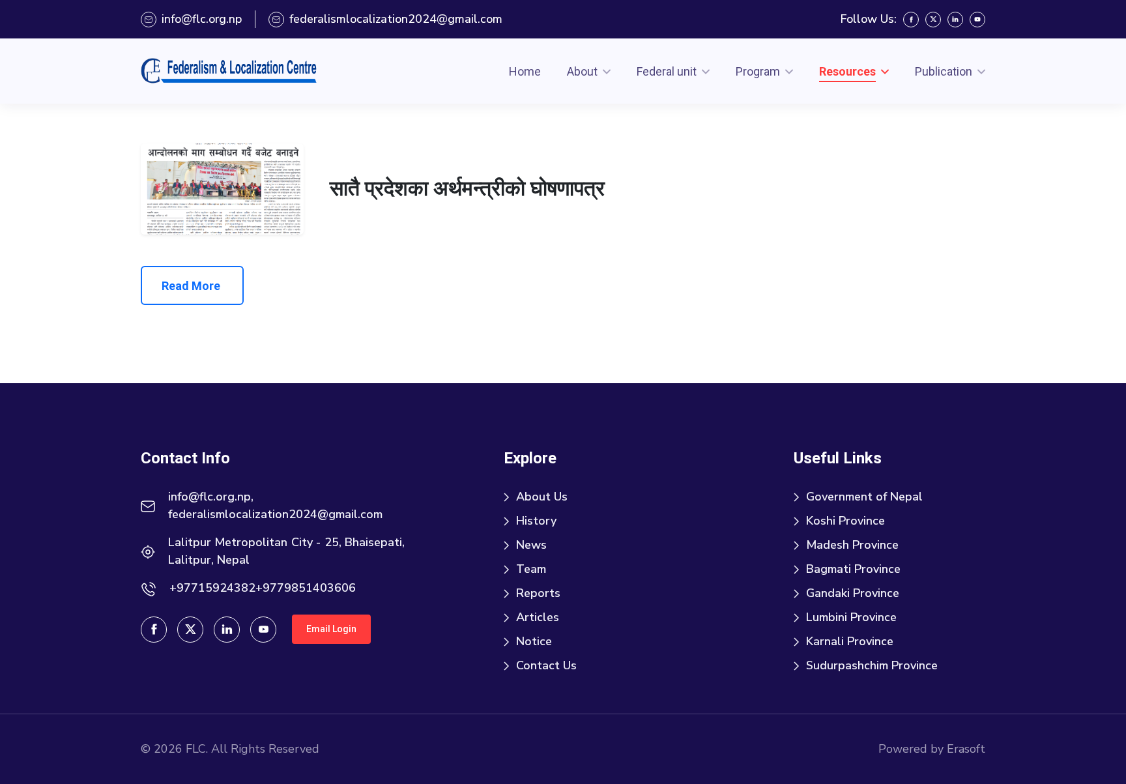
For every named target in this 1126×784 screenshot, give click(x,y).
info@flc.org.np (202, 19)
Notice (534, 641)
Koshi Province (845, 521)
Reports (538, 593)
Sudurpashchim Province (872, 665)
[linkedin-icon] (955, 19)
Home (525, 71)
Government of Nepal (864, 496)
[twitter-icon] (933, 19)
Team (531, 569)
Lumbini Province (851, 617)
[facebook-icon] (911, 19)
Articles (537, 617)
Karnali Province (849, 641)
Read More (191, 286)
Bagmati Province (853, 569)
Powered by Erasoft (931, 749)
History (536, 521)
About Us (542, 496)
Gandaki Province (852, 593)
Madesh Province (852, 545)
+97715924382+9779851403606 (262, 588)
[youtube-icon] (977, 19)
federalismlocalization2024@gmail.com (395, 19)
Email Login (331, 629)
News (531, 545)
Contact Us (546, 665)
